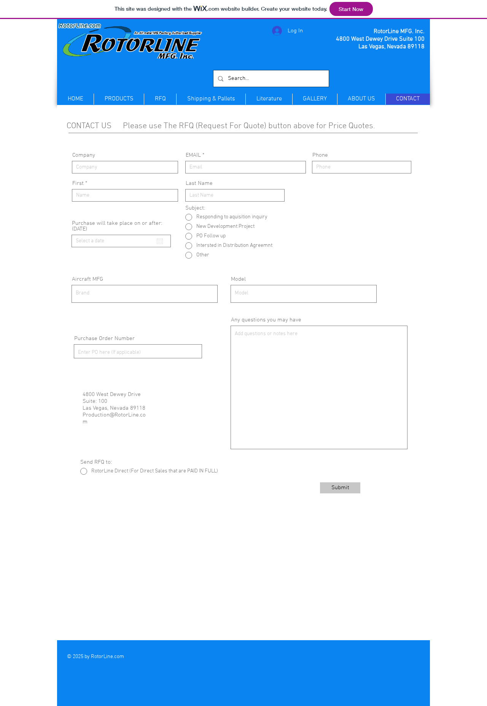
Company (83, 155)
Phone (320, 155)
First (78, 183)
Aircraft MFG (87, 279)
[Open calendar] (160, 241)
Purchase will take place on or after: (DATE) (117, 226)
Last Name (199, 183)
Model (238, 279)
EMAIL (193, 155)
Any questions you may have (266, 320)
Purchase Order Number (104, 339)
